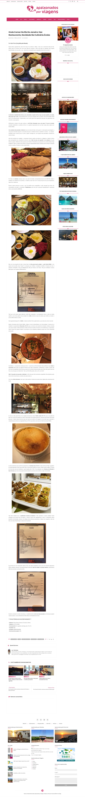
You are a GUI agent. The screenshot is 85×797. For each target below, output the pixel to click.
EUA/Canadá (31, 19)
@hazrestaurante (17, 629)
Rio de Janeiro (41, 639)
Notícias (29, 1)
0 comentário (25, 37)
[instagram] (71, 1)
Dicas (68, 19)
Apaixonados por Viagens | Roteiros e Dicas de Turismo (45, 793)
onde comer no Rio (26, 639)
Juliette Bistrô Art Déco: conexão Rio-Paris (44, 679)
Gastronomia (13, 639)
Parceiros (34, 765)
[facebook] (69, 1)
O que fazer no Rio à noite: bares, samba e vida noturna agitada (15, 680)
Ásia (55, 19)
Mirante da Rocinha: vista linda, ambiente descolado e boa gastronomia (20, 780)
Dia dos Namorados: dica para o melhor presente (31, 679)
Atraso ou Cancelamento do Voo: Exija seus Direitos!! (22, 756)
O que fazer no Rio (12, 676)
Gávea (19, 639)
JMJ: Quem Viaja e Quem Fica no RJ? (21, 761)
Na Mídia (34, 762)
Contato (33, 1)
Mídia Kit (8, 1)
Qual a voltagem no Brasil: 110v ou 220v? (21, 750)
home (17, 19)
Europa (50, 19)
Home (34, 761)
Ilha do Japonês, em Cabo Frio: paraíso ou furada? (20, 768)
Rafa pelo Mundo (23, 43)
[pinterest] (72, 1)
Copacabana (26, 676)
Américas (39, 19)
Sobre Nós (25, 1)
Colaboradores (13, 1)
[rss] (74, 1)
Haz (14, 627)
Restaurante (33, 639)
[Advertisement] (31, 25)
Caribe (44, 19)
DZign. (60, 793)
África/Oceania (61, 19)
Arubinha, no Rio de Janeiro (19, 773)
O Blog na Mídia (20, 1)
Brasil (25, 19)
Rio (21, 19)
